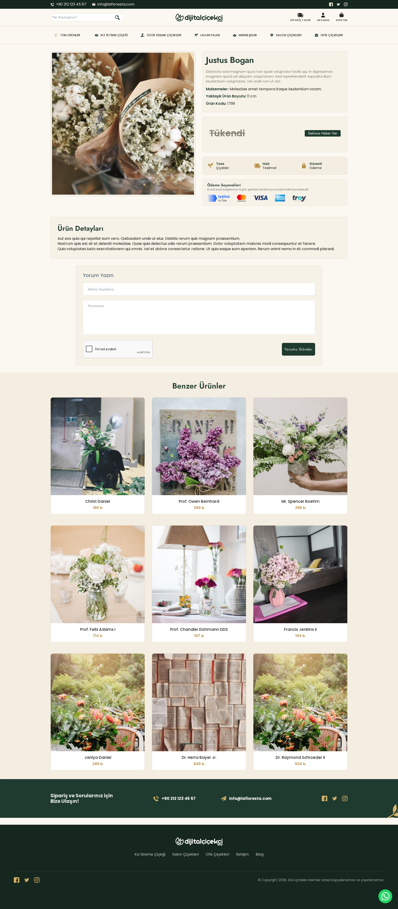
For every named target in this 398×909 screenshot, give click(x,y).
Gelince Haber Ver (322, 133)
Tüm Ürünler (70, 35)
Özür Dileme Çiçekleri (164, 35)
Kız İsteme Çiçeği (114, 35)
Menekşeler (248, 35)
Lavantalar (210, 35)
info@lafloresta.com (115, 4)
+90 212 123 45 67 (71, 4)
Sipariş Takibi (300, 20)
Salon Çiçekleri (289, 35)
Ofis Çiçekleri (332, 35)
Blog (259, 854)
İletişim (242, 854)
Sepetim (342, 20)
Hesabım (323, 20)
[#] (331, 4)
